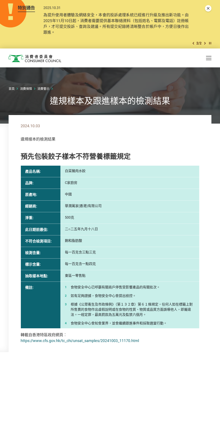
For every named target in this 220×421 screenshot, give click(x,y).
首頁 (12, 88)
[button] (193, 43)
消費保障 (26, 88)
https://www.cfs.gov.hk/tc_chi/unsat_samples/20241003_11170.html (80, 340)
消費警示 (43, 88)
